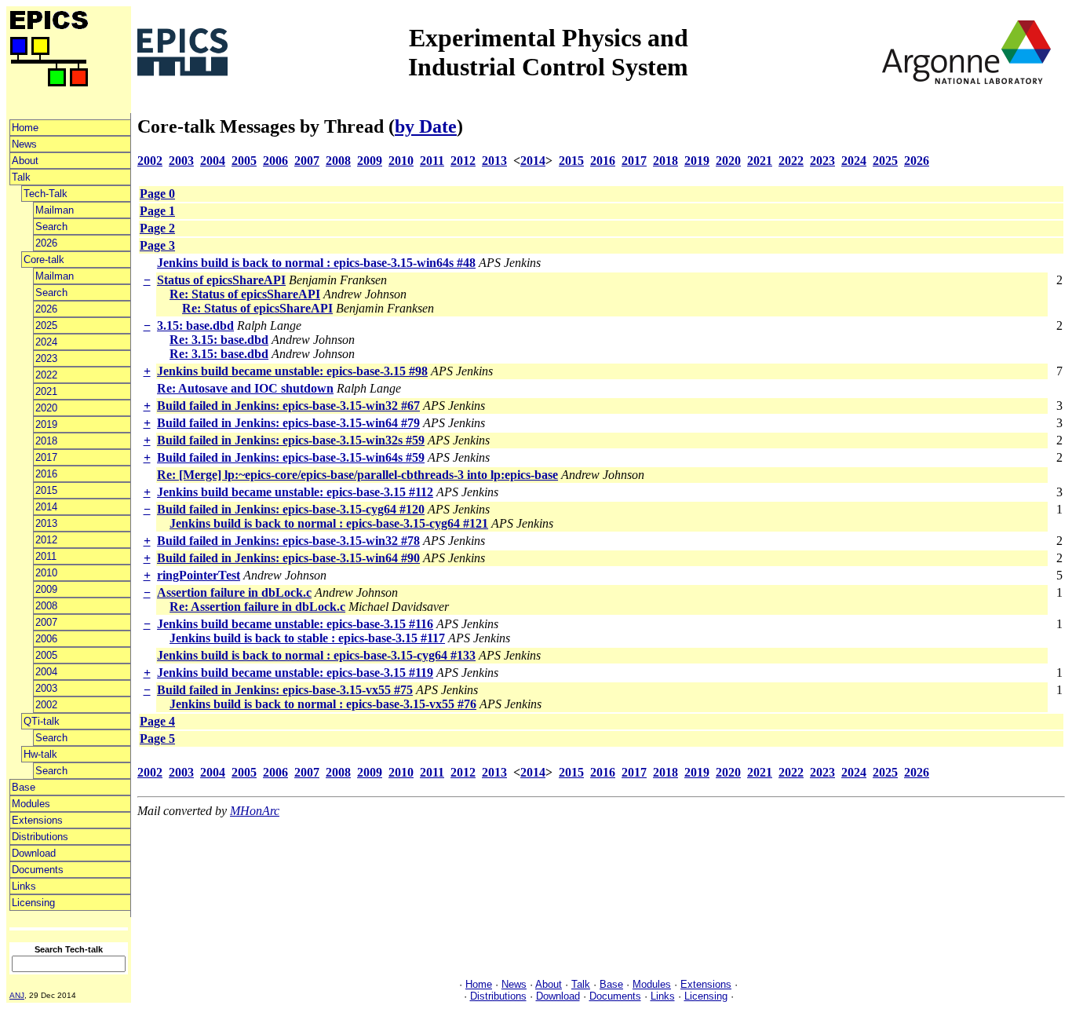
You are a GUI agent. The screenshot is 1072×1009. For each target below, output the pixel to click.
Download (34, 853)
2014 (46, 507)
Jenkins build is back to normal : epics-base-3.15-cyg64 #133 (316, 655)
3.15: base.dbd (195, 325)
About (25, 160)
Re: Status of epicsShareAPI (245, 294)
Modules (31, 804)
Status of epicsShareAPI (221, 280)
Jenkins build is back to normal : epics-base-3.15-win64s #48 (316, 262)
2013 (46, 523)
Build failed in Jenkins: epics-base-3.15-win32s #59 (291, 440)
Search (51, 226)
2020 (46, 408)
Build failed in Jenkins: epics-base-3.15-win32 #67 (288, 405)
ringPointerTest (198, 575)
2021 (46, 391)
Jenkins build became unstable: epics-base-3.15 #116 (295, 624)
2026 (46, 243)
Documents (38, 870)
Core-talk (44, 259)
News (24, 144)
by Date (426, 126)
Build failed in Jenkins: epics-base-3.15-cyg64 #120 (291, 509)
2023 (46, 358)
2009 (46, 589)
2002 (46, 705)
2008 (46, 606)
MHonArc (254, 810)
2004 (46, 672)
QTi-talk (42, 721)
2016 (46, 474)
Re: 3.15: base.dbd (219, 339)
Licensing (33, 902)
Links (24, 886)
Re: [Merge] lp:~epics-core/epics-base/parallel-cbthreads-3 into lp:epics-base (357, 474)
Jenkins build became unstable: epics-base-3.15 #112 (295, 492)
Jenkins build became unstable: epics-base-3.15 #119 (295, 672)
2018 (46, 441)
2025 (46, 325)
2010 (46, 573)
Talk (21, 177)
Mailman (54, 210)
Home (25, 127)
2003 (46, 688)
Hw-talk (40, 754)
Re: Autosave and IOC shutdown (245, 388)
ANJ (16, 995)
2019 (46, 424)
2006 (46, 639)
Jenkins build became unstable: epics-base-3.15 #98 (292, 371)
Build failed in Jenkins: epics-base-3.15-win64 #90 (288, 558)
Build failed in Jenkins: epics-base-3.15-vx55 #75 (285, 689)
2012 (46, 540)
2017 (46, 457)
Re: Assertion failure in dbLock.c (257, 606)
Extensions (37, 820)
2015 (46, 490)
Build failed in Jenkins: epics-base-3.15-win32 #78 (288, 540)
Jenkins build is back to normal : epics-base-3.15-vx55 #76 (323, 704)
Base (23, 787)
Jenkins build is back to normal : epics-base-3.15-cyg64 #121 (329, 523)
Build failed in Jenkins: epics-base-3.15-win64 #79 (288, 423)
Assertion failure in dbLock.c (234, 592)
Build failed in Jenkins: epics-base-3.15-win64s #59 (291, 457)
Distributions (40, 837)
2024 (46, 342)
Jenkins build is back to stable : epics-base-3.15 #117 (307, 638)
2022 (46, 375)
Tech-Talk (45, 193)
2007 (46, 622)
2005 (46, 655)
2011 (46, 556)
